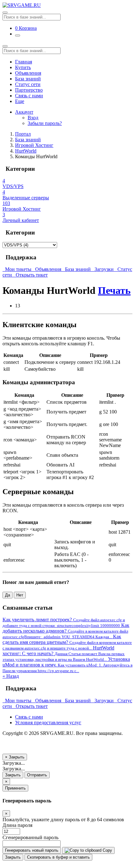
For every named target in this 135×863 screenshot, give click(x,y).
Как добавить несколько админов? (66, 631)
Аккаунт (24, 112)
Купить (23, 67)
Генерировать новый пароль (31, 850)
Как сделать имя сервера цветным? (67, 642)
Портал (23, 134)
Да (7, 595)
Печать (114, 290)
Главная (23, 61)
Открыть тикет (30, 275)
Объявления (28, 73)
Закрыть (13, 775)
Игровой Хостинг (34, 145)
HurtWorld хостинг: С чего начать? (64, 653)
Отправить (37, 775)
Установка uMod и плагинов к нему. (67, 664)
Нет (19, 595)
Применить (15, 788)
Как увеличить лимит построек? (64, 622)
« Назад (11, 676)
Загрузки (103, 269)
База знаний (28, 78)
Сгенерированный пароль (30, 837)
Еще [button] (19, 101)
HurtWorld (25, 151)
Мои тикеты (18, 269)
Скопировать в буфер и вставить (58, 857)
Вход (33, 117)
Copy (106, 850)
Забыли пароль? (45, 123)
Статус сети (27, 84)
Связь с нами (29, 95)
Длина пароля (17, 825)
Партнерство (29, 90)
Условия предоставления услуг (48, 722)
